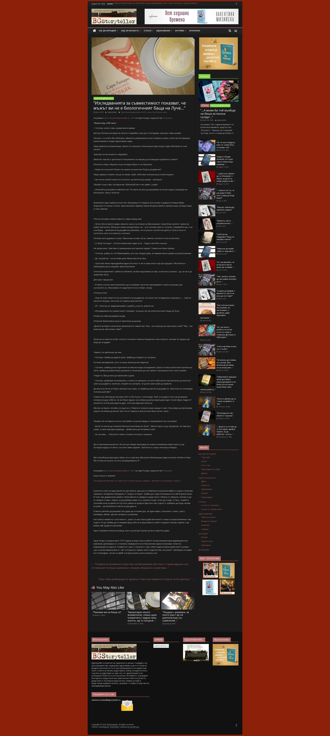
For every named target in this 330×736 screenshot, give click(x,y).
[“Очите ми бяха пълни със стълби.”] (207, 345)
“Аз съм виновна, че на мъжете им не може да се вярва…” (225, 264)
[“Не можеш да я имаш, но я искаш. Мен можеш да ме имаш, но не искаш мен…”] (207, 359)
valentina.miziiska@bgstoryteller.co (106, 700)
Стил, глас (205, 465)
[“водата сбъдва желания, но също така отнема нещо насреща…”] (207, 155)
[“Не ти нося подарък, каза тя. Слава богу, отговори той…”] (207, 141)
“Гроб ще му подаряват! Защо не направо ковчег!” (225, 237)
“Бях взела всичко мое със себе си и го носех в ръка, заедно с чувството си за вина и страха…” (137, 480)
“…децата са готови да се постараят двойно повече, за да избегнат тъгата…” (227, 430)
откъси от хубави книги (104, 98)
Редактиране (206, 497)
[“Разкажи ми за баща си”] (108, 593)
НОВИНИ (205, 525)
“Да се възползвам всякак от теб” (119, 118)
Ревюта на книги (208, 517)
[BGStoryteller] (94, 30)
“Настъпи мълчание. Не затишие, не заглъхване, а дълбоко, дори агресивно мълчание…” (217, 311)
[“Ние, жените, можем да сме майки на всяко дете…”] (207, 275)
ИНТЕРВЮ (179, 30)
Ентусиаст (167, 118)
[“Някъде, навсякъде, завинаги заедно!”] (207, 206)
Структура (205, 457)
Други (203, 481)
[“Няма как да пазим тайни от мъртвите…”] (207, 247)
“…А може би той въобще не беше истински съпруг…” (218, 113)
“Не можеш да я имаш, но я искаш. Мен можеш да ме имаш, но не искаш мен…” (226, 364)
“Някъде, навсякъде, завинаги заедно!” (226, 208)
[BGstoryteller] (114, 645)
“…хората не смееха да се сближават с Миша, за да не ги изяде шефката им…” (226, 177)
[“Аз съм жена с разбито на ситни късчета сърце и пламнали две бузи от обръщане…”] (207, 326)
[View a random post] (235, 30)
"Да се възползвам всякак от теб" (133, 112)
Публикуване (206, 489)
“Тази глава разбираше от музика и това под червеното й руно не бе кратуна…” (146, 579)
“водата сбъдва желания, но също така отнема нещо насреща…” (225, 160)
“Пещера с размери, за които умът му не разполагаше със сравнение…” (175, 616)
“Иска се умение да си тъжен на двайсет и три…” (226, 401)
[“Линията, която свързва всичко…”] (207, 219)
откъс (149, 112)
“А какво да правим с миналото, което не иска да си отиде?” (226, 293)
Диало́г (204, 473)
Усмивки (204, 529)
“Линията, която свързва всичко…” (224, 222)
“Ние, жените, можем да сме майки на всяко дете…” (226, 279)
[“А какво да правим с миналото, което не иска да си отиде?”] (207, 289)
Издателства (207, 541)
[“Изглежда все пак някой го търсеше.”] (207, 412)
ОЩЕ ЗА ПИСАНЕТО (130, 30)
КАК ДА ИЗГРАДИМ (107, 30)
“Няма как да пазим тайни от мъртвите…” (226, 249)
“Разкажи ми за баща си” (107, 612)
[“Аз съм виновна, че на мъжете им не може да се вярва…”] (207, 261)
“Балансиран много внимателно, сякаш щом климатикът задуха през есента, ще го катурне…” (142, 616)
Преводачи (206, 545)
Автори (204, 537)
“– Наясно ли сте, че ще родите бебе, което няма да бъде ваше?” (225, 194)
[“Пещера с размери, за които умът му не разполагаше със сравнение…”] (178, 593)
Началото (205, 485)
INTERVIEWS (194, 30)
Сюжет (204, 461)
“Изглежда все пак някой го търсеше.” (225, 414)
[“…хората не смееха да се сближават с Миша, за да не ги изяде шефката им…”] (207, 172)
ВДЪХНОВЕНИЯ (163, 30)
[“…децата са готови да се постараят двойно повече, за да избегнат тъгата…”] (207, 425)
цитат (165, 112)
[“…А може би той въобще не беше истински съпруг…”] (218, 82)
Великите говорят (209, 521)
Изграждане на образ (210, 469)
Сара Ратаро (157, 112)
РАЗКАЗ (204, 493)
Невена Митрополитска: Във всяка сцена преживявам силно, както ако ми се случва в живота (156, 3)
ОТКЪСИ (147, 30)
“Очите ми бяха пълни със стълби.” (226, 347)
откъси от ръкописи (210, 505)
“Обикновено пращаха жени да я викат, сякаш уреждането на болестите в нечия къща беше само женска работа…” (218, 383)
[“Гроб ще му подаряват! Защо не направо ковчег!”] (207, 233)
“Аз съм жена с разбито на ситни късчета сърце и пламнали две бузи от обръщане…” (226, 332)
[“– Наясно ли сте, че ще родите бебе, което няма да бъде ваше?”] (207, 189)
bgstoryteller (112, 112)
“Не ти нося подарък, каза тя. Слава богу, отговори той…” (226, 145)
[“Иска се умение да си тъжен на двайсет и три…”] (207, 397)
